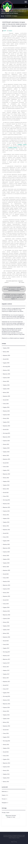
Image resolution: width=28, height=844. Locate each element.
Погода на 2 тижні (11, 817)
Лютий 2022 (6, 492)
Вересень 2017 (6, 659)
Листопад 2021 (6, 499)
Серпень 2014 (6, 766)
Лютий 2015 (6, 751)
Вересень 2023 (6, 437)
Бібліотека (4, 791)
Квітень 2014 (6, 781)
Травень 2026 (6, 348)
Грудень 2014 (6, 759)
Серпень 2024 (6, 414)
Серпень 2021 (6, 511)
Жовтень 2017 (6, 655)
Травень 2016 (6, 718)
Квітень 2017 (6, 677)
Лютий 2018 (6, 640)
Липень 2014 (6, 770)
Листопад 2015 (6, 740)
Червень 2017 (6, 670)
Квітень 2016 (6, 722)
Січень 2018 (6, 644)
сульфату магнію (22, 144)
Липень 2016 (6, 711)
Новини (15, 16)
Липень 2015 (6, 744)
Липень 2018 (6, 622)
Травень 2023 (6, 451)
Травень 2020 (6, 562)
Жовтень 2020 (6, 544)
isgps (3, 16)
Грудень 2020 (6, 540)
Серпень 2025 (6, 377)
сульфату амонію (12, 147)
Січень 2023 (6, 466)
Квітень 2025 (6, 392)
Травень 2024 (6, 422)
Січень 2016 (6, 733)
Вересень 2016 (6, 703)
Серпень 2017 (6, 663)
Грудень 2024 (6, 407)
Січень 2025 (6, 403)
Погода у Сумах (5, 812)
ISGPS (4, 30)
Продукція (4, 802)
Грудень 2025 (6, 362)
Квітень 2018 (6, 633)
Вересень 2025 (6, 374)
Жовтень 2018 (6, 611)
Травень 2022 (6, 485)
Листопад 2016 (6, 696)
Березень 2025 (6, 396)
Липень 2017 (6, 666)
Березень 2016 (6, 726)
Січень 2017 (6, 688)
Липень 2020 (6, 555)
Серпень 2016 (6, 707)
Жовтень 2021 (6, 503)
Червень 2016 (6, 714)
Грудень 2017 (6, 648)
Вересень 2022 (6, 474)
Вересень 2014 (6, 763)
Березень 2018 (6, 637)
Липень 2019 (6, 592)
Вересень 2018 (6, 614)
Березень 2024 (6, 425)
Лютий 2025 (6, 399)
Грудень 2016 (6, 692)
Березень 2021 (6, 529)
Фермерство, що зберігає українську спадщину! (13, 338)
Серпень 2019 (6, 588)
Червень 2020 (6, 559)
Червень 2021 (6, 518)
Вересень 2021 (6, 507)
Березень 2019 (6, 596)
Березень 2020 (6, 570)
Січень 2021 (6, 537)
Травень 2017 (6, 674)
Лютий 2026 (6, 359)
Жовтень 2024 (6, 411)
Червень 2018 (6, 625)
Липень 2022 (6, 477)
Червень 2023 (6, 448)
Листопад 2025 (6, 366)
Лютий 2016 (6, 729)
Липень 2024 (6, 418)
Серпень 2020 (6, 551)
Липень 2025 (6, 381)
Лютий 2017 (6, 685)
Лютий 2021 (6, 533)
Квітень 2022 (6, 488)
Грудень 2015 (6, 737)
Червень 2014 (6, 774)
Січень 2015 (6, 755)
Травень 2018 (6, 629)
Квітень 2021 (6, 525)
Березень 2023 (6, 459)
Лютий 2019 (6, 600)
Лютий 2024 (6, 429)
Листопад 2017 (6, 651)
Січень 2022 (6, 496)
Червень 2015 (6, 748)
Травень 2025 (6, 388)
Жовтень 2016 (6, 700)
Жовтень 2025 (6, 370)
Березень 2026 (6, 355)
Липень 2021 (6, 514)
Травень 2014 (6, 777)
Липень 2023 (6, 444)
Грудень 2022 (6, 470)
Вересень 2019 (6, 585)
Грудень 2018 (6, 607)
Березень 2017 (6, 681)
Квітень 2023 (6, 455)
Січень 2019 (6, 603)
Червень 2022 (6, 481)
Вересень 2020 (6, 548)
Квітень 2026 (6, 351)
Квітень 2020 (6, 566)
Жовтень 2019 (6, 581)
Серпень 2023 (6, 440)
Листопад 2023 (6, 433)
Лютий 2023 (6, 462)
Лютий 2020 (6, 574)
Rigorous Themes (16, 837)
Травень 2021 (6, 522)
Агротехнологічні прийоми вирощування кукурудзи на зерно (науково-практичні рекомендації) (14, 289)
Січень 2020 (6, 577)
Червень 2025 (6, 385)
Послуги (4, 798)
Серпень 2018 (6, 618)
